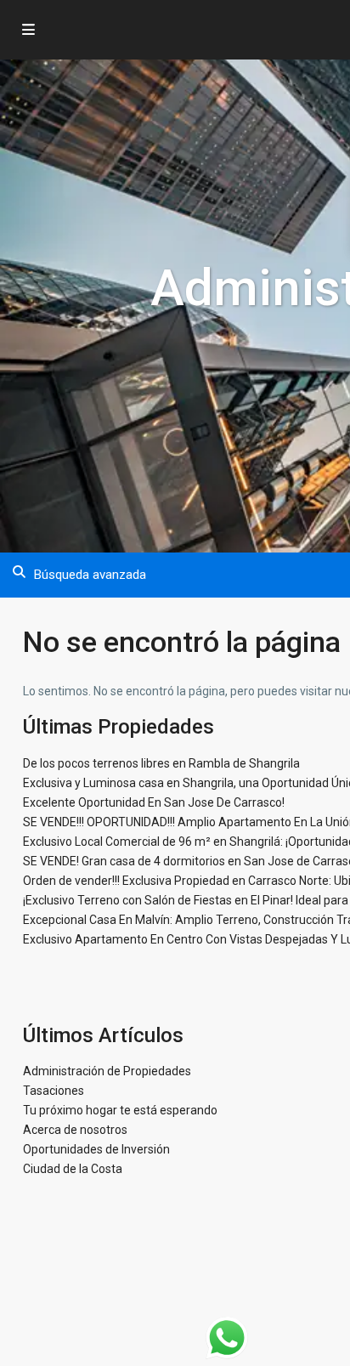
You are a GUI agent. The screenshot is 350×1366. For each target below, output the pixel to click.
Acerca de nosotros (75, 1129)
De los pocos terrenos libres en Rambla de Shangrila (161, 763)
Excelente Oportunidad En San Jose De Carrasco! (154, 802)
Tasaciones (53, 1090)
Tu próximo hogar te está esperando (120, 1110)
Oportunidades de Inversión (96, 1149)
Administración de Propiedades (107, 1071)
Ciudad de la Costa (72, 1169)
